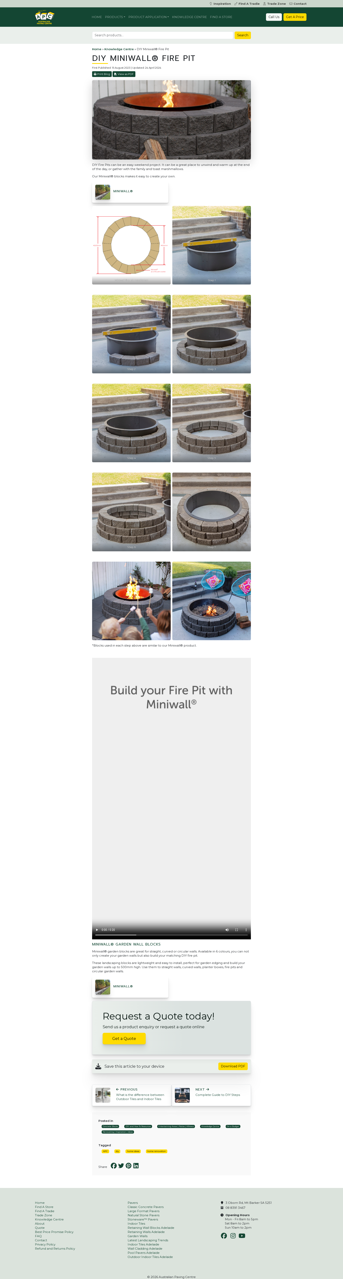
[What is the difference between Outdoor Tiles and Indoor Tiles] (102, 1095)
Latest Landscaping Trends (148, 1240)
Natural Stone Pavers (143, 1215)
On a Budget (233, 1126)
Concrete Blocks (110, 1126)
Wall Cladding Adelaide (145, 1248)
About (39, 1223)
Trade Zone (276, 4)
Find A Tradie (249, 4)
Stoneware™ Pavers (143, 1219)
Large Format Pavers (143, 1211)
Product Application (147, 17)
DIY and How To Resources (138, 1126)
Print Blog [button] (103, 74)
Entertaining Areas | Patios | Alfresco (176, 1126)
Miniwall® (123, 191)
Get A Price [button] (295, 17)
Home (97, 17)
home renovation (156, 1151)
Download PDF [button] (233, 1066)
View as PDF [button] (126, 74)
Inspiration (222, 4)
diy (117, 1151)
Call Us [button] (274, 17)
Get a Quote (124, 1038)
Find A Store (221, 17)
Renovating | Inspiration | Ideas (118, 1132)
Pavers (133, 1203)
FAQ (38, 1236)
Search (242, 35)
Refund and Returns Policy (55, 1248)
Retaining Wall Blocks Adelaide (151, 1228)
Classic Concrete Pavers (146, 1207)
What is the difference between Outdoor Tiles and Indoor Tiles (140, 1094)
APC (105, 1151)
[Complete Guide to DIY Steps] (182, 1095)
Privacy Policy (45, 1244)
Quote (40, 1228)
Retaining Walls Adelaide (146, 1232)
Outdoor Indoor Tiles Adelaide (150, 1257)
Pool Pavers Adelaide (144, 1253)
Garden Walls (137, 1236)
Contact (300, 4)
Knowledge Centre (189, 17)
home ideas (133, 1151)
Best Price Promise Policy (54, 1232)
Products (114, 17)
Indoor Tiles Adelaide (143, 1244)
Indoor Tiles (136, 1223)
